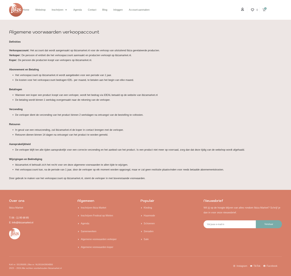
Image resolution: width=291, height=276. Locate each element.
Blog (104, 9)
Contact (92, 9)
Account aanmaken (139, 9)
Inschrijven (57, 9)
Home (26, 9)
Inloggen (118, 9)
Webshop (40, 9)
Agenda (77, 9)
